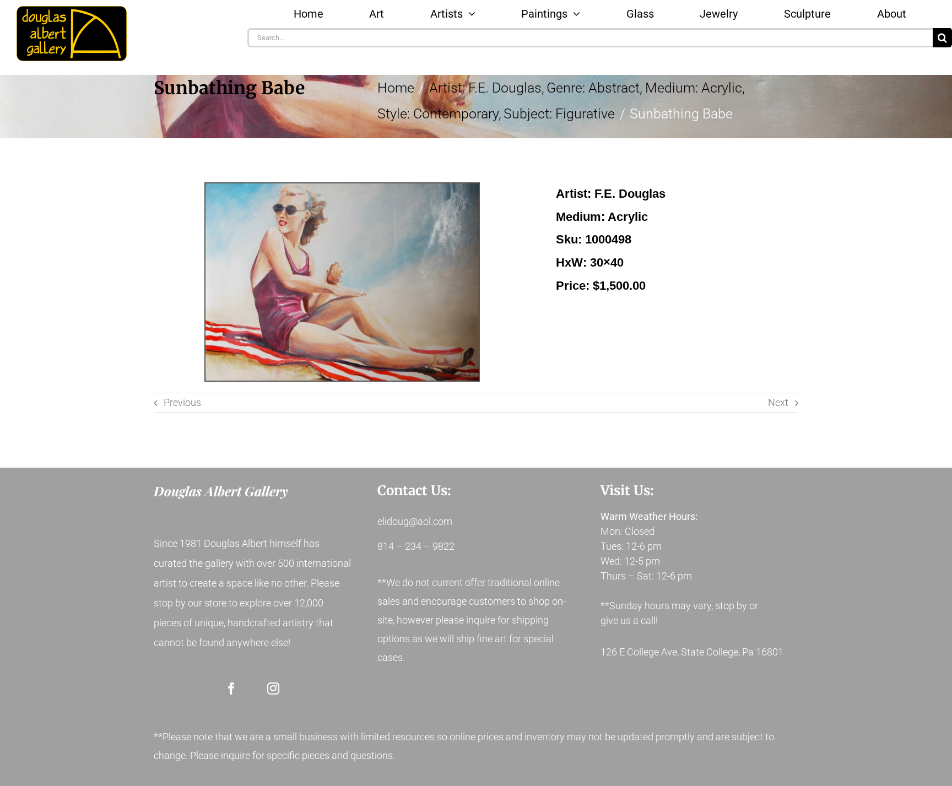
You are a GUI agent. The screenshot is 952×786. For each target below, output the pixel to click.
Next (778, 402)
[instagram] (273, 688)
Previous (182, 402)
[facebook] (231, 688)
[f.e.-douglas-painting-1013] (342, 282)
